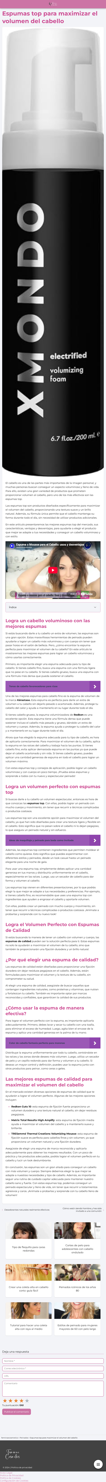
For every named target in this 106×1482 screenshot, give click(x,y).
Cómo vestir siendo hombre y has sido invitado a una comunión (82, 1209)
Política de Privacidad (11, 1475)
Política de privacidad (21, 1467)
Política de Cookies (10, 1478)
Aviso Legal (6, 1472)
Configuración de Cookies (14, 1480)
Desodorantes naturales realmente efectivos (26, 1209)
